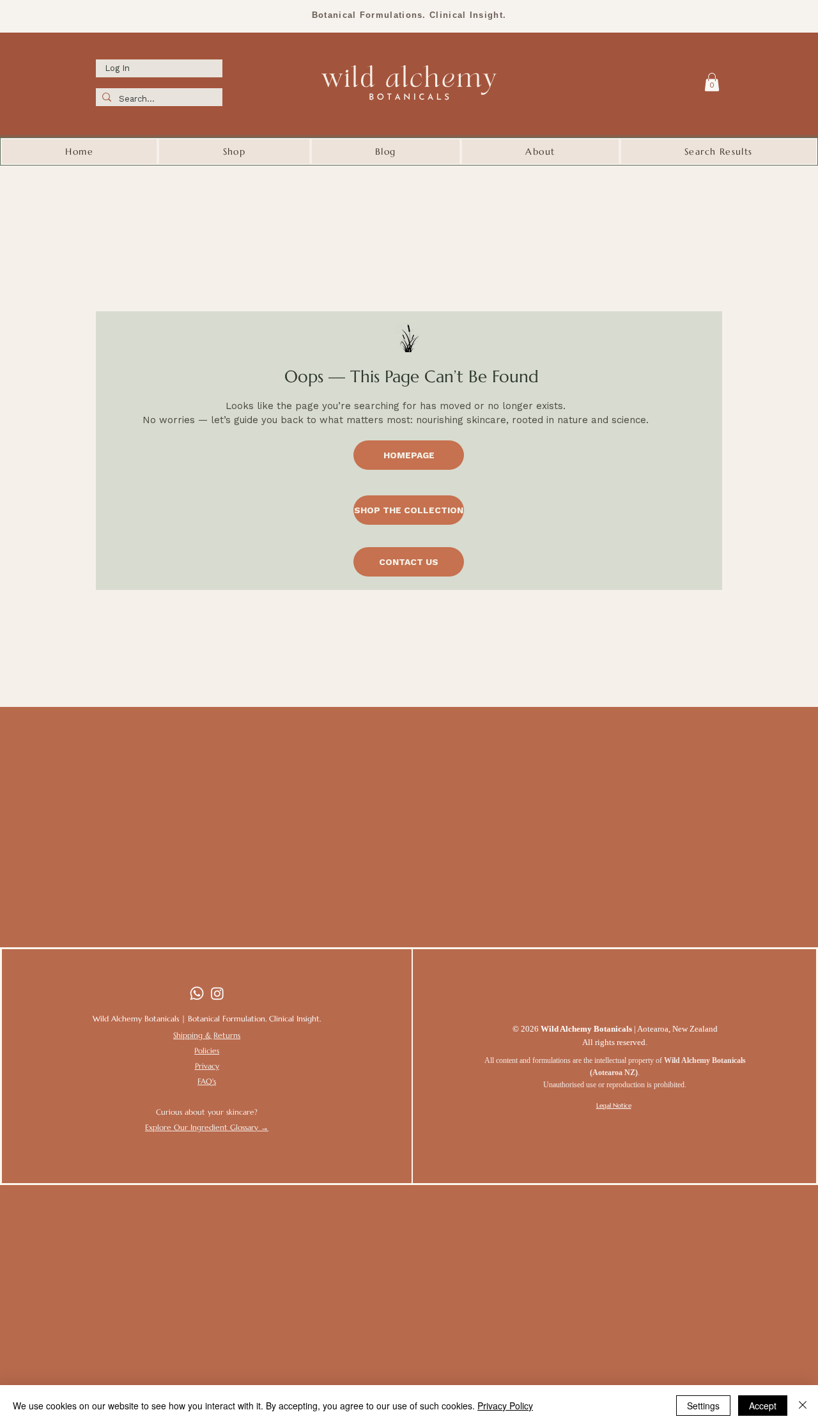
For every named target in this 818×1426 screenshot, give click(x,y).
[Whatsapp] (197, 993)
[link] (712, 82)
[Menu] (685, 80)
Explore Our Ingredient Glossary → (206, 1127)
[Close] (802, 1405)
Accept (762, 1405)
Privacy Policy (505, 1405)
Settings (703, 1405)
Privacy (207, 1066)
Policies (206, 1050)
